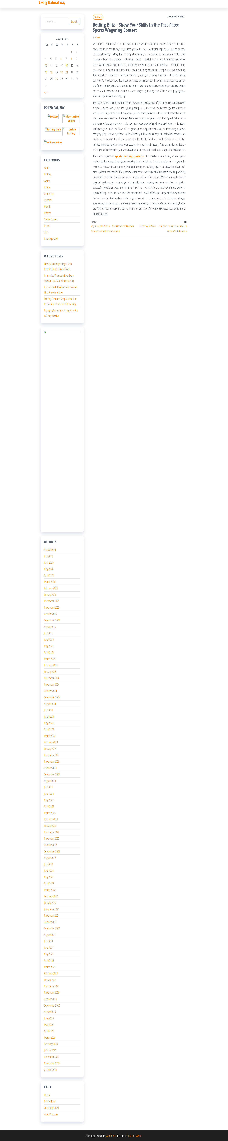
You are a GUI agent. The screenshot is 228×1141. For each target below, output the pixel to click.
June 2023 (49, 793)
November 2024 (51, 684)
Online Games (50, 219)
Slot (46, 232)
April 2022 (49, 883)
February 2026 (51, 588)
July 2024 (48, 710)
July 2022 (48, 864)
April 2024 (49, 729)
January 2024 (50, 749)
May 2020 (48, 1024)
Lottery (47, 213)
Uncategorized (51, 238)
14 (67, 65)
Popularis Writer (134, 1136)
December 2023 (51, 755)
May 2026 (48, 569)
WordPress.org (51, 1114)
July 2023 (48, 787)
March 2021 (49, 967)
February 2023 (51, 819)
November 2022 (51, 838)
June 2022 (49, 870)
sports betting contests (129, 156)
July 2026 (48, 556)
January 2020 (50, 1050)
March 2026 (49, 582)
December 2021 (51, 909)
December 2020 (51, 986)
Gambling (48, 193)
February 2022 (51, 896)
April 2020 (49, 1031)
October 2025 (50, 614)
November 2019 (51, 1063)
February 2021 (51, 973)
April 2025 (49, 652)
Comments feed (51, 1108)
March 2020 (49, 1037)
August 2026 (50, 549)
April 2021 (49, 960)
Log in (47, 1095)
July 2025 (48, 633)
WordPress (111, 1136)
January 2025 (50, 672)
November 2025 (51, 607)
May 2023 (48, 800)
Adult (46, 168)
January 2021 (50, 980)
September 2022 (52, 851)
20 (61, 72)
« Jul (46, 92)
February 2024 (51, 742)
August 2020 (50, 1012)
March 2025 (49, 659)
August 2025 (50, 627)
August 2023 (50, 781)
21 (67, 72)
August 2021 (50, 935)
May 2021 (48, 954)
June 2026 (49, 562)
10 (46, 65)
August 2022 (50, 858)
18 (51, 72)
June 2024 (49, 716)
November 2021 (51, 915)
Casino (47, 181)
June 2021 (49, 947)
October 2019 (50, 1070)
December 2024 (51, 678)
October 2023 (50, 768)
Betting (98, 17)
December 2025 (51, 601)
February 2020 (51, 1044)
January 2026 (50, 595)
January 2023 (50, 826)
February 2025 (51, 665)
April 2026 (49, 575)
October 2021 (50, 922)
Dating (47, 187)
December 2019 (51, 1057)
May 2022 (48, 877)
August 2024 (50, 704)
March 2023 (49, 813)
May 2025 (48, 646)
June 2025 (49, 639)
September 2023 (52, 774)
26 (56, 79)
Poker (47, 226)
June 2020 (49, 1018)
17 (46, 72)
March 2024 (49, 736)
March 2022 (49, 890)
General (48, 200)
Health (47, 206)
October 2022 (50, 845)
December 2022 (51, 832)
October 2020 (50, 999)
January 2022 (50, 903)
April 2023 (49, 806)
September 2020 (52, 1005)
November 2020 (51, 992)
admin (97, 37)
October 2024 (50, 691)
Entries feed (50, 1101)
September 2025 (52, 620)
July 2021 (48, 941)
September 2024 (52, 697)
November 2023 (51, 761)
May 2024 (48, 723)
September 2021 (52, 928)
